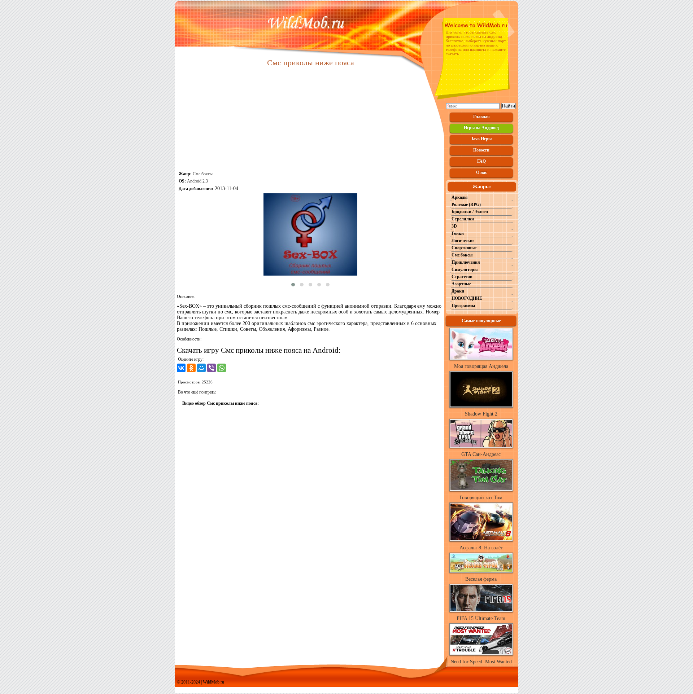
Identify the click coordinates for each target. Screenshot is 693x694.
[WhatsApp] (221, 368)
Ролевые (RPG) (466, 204)
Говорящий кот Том (480, 497)
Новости (481, 150)
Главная (481, 116)
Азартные (461, 283)
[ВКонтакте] (181, 368)
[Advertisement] (310, 119)
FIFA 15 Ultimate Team (481, 618)
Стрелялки (463, 218)
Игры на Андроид (481, 127)
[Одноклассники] (191, 368)
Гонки (458, 233)
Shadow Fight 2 (481, 414)
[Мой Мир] (201, 368)
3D (454, 226)
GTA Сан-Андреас (481, 454)
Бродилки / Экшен (470, 211)
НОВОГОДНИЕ (467, 298)
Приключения (466, 262)
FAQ (481, 161)
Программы (463, 305)
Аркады (459, 197)
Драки (458, 291)
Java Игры (481, 138)
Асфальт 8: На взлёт (481, 547)
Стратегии (462, 276)
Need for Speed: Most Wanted (481, 661)
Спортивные (464, 247)
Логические (463, 240)
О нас (481, 172)
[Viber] (211, 368)
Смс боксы (203, 173)
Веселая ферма (481, 579)
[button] (293, 284)
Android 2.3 (197, 181)
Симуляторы (465, 269)
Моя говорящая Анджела (481, 366)
